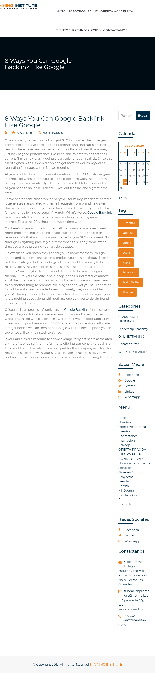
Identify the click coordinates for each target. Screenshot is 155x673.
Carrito (123, 486)
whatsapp (132, 397)
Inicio (122, 418)
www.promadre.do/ (132, 609)
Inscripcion (126, 440)
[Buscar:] (127, 115)
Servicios (124, 468)
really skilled (131, 282)
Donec (126, 243)
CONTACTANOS (115, 30)
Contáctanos (127, 436)
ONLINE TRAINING (131, 336)
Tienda (123, 481)
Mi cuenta (126, 490)
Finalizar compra (131, 495)
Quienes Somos (130, 472)
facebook (131, 375)
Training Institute (106, 664)
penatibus (129, 272)
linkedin (130, 391)
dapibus (127, 233)
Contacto (125, 504)
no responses (52, 132)
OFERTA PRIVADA (132, 449)
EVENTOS (62, 30)
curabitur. (129, 223)
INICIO (60, 11)
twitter (129, 386)
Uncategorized (128, 344)
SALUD (93, 11)
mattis (126, 262)
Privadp (124, 445)
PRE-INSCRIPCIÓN (86, 30)
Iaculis (126, 252)
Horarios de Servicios (134, 463)
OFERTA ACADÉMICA (116, 11)
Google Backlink (99, 212)
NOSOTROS (77, 11)
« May (122, 198)
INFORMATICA (129, 454)
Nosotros (125, 422)
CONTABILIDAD (130, 459)
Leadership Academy (133, 329)
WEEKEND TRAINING (133, 352)
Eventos (124, 431)
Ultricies (127, 292)
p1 (120, 499)
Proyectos (125, 477)
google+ (130, 380)
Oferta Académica (132, 427)
